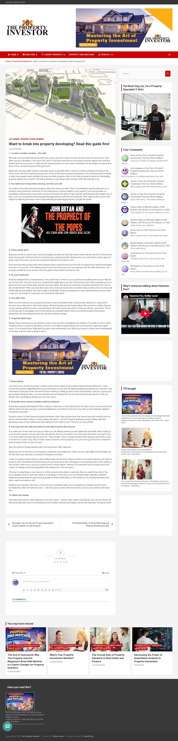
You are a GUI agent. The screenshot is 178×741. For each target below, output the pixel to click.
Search (167, 74)
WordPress (88, 736)
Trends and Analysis (102, 649)
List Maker (14, 139)
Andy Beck (139, 665)
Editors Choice (15, 645)
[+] (60, 590)
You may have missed (20, 623)
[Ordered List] (38, 590)
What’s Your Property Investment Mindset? (136, 450)
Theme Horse (57, 736)
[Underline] (31, 590)
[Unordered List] (42, 590)
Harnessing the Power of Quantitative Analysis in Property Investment (148, 658)
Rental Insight (15, 649)
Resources (157, 645)
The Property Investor (30, 736)
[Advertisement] (145, 361)
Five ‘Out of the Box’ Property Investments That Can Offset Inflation (146, 171)
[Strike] (34, 590)
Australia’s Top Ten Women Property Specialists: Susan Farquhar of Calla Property (33, 524)
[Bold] (24, 590)
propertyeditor (16, 149)
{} (56, 590)
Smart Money (116, 645)
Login (106, 573)
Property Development (32, 139)
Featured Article (31, 645)
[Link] (53, 590)
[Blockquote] (45, 590)
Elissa (132, 155)
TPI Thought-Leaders (60, 649)
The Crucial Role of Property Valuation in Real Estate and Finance (144, 481)
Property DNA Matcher (81, 54)
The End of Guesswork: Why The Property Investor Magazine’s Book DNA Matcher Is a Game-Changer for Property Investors (26, 661)
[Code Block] (49, 590)
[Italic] (27, 590)
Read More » (136, 454)
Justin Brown (136, 253)
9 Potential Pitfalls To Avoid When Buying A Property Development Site (90, 524)
